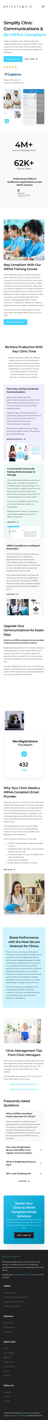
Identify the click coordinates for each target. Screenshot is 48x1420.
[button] (8, 193)
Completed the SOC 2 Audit (24, 1275)
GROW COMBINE (18, 1416)
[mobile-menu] (42, 6)
